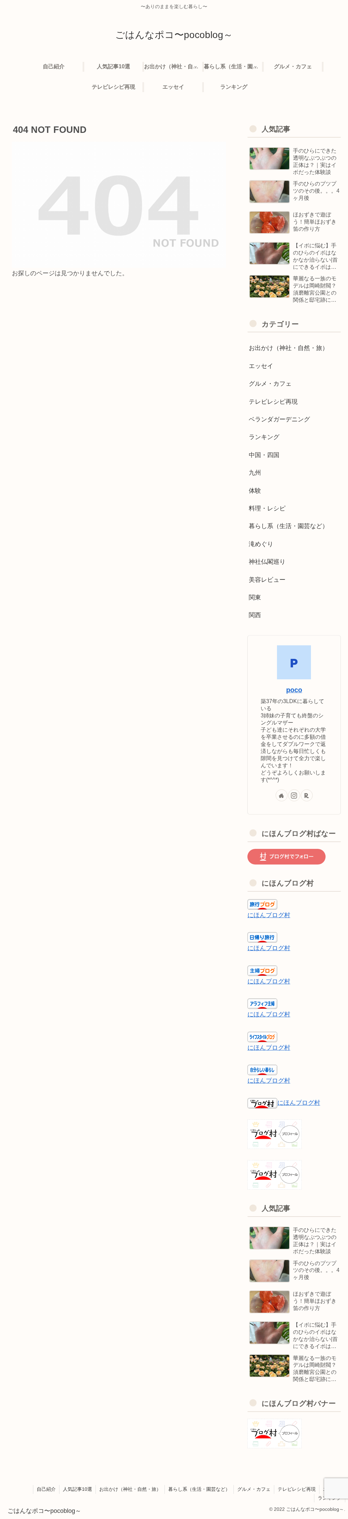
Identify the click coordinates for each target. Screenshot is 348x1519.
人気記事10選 (77, 1489)
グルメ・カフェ (254, 1489)
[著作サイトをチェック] (282, 795)
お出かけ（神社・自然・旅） (130, 1489)
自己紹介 (46, 1489)
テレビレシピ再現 (297, 1489)
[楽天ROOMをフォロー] (307, 795)
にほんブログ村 (268, 915)
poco (294, 690)
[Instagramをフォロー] (294, 795)
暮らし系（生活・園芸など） (199, 1489)
